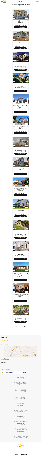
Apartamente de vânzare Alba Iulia (20, 378)
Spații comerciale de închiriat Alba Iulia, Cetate (20, 436)
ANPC (2, 366)
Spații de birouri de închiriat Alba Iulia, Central (20, 437)
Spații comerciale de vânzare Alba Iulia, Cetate (20, 409)
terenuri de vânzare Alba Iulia (28, 330)
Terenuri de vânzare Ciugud (20, 403)
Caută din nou (4, 7)
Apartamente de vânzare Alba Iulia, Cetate (20, 379)
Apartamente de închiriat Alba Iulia (20, 417)
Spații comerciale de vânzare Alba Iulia (20, 406)
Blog (2, 363)
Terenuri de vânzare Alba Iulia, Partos (20, 402)
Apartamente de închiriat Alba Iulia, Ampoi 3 (20, 421)
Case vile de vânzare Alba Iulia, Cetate (20, 389)
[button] (39, 7)
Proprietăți (3, 358)
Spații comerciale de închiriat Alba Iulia (20, 432)
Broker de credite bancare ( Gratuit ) (7, 360)
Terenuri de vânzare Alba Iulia (20, 397)
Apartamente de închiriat (20, 416)
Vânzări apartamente (20, 377)
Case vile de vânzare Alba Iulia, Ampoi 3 (20, 392)
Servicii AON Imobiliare (5, 359)
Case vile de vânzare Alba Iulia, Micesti (20, 390)
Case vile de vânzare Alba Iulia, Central (20, 391)
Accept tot (24, 454)
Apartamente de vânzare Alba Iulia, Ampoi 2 (20, 384)
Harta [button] (27, 18)
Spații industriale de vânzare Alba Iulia (20, 411)
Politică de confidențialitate (5, 369)
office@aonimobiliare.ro (5, 341)
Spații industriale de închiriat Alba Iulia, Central (20, 438)
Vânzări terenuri (20, 396)
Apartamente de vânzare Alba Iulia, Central (20, 381)
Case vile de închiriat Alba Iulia (20, 424)
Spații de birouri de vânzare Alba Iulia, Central (20, 410)
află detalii (19, 450)
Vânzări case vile (20, 386)
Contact (2, 365)
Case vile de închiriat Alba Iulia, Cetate (20, 425)
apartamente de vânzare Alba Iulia (18, 330)
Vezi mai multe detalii (20, 27)
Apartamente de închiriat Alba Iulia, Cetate (20, 418)
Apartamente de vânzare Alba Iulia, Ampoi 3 (20, 382)
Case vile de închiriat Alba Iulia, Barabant (20, 429)
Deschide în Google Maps (5, 344)
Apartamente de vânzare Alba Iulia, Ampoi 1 (20, 383)
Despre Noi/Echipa (4, 362)
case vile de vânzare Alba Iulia (7, 330)
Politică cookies (3, 368)
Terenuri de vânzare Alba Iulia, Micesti (20, 398)
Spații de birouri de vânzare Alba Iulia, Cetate (20, 412)
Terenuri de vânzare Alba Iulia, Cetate (20, 399)
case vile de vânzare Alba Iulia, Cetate (25, 331)
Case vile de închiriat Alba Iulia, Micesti (20, 428)
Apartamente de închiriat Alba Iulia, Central (20, 420)
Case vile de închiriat (20, 423)
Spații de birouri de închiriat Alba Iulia (20, 435)
